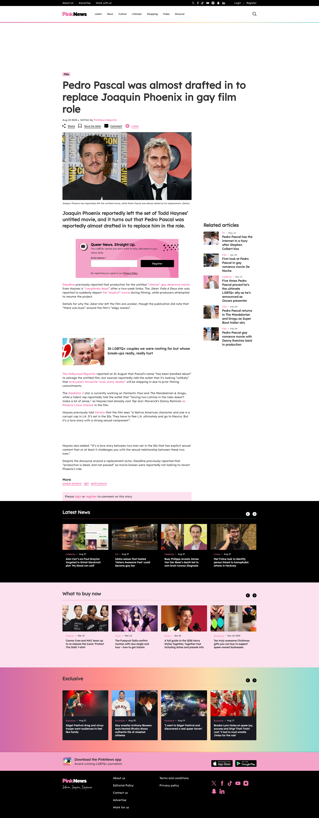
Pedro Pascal (99, 483)
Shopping (152, 13)
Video (166, 13)
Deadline (68, 284)
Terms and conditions (174, 778)
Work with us (103, 2)
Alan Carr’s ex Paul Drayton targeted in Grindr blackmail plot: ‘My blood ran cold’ (83, 562)
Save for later (92, 126)
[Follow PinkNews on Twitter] (214, 784)
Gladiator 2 (76, 393)
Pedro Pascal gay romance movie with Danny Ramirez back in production (237, 338)
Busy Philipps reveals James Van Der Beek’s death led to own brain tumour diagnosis (181, 562)
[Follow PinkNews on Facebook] (222, 784)
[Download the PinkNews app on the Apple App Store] (222, 763)
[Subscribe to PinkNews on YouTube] (238, 784)
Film (66, 74)
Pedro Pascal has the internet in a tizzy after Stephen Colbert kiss (237, 243)
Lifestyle (137, 13)
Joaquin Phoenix (72, 483)
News (110, 13)
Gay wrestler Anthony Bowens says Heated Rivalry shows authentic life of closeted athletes (133, 730)
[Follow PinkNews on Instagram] (246, 784)
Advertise (85, 2)
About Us (67, 2)
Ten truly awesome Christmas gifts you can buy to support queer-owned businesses (232, 644)
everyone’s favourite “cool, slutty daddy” (97, 381)
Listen (135, 126)
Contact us (120, 792)
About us (119, 778)
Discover (180, 13)
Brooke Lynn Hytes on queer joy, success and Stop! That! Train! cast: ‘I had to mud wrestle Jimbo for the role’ (233, 730)
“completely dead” (97, 288)
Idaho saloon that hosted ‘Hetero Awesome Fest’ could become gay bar (132, 562)
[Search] (255, 14)
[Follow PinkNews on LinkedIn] (223, 3)
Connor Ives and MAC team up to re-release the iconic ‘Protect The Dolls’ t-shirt (85, 644)
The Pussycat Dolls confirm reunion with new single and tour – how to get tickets (132, 644)
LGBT (86, 483)
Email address (102, 258)
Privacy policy (169, 785)
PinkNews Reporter (105, 120)
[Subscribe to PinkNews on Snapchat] (214, 792)
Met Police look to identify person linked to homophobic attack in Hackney (231, 562)
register (91, 496)
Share (71, 126)
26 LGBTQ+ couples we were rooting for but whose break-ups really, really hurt (149, 350)
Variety (100, 412)
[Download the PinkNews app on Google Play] (246, 763)
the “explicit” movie (116, 292)
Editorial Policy (123, 785)
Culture (122, 13)
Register (251, 2)
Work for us (121, 807)
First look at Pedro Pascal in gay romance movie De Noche (236, 265)
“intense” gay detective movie (169, 284)
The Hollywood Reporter (79, 374)
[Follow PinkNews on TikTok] (230, 784)
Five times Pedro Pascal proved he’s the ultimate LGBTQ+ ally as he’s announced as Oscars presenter (236, 291)
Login (237, 2)
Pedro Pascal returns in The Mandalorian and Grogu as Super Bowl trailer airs (237, 316)
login (78, 496)
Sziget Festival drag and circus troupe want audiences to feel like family (84, 729)
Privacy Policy (130, 273)
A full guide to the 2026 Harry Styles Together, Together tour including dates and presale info (184, 644)
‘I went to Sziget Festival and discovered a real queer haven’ (183, 727)
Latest (98, 13)
